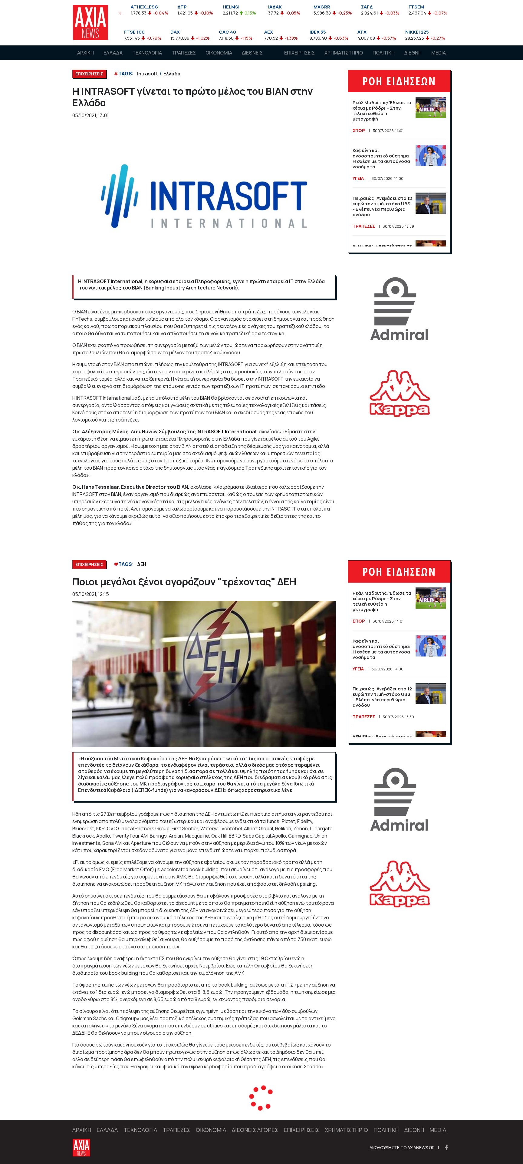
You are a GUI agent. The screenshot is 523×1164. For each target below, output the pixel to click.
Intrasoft (147, 73)
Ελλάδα (171, 73)
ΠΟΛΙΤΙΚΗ (384, 52)
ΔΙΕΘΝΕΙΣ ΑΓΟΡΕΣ (252, 58)
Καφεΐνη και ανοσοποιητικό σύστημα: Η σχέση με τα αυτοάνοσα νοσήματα (381, 158)
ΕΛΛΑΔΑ (113, 52)
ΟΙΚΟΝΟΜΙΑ (219, 52)
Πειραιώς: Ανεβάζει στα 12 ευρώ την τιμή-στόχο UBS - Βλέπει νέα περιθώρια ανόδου (382, 206)
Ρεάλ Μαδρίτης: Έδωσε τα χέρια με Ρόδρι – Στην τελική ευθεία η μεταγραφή (382, 110)
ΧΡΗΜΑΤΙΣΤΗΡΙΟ (343, 52)
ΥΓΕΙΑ (358, 178)
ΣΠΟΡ (359, 130)
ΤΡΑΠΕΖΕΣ (184, 52)
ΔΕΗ (141, 564)
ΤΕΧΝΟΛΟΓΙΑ (147, 52)
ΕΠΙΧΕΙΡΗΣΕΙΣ (299, 52)
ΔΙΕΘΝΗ (413, 52)
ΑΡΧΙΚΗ (85, 52)
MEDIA (438, 52)
